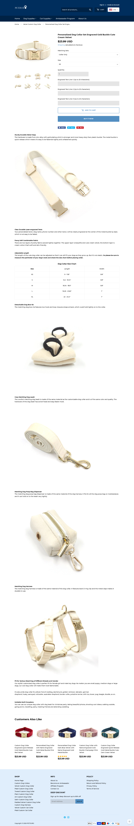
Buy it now (88, 119)
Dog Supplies (29, 19)
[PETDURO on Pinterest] (65, 818)
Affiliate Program (57, 786)
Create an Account (113, 5)
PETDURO (30, 823)
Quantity (61, 70)
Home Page (19, 780)
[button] (62, 756)
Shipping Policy (93, 780)
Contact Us (55, 789)
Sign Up (79, 801)
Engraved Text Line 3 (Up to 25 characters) (74, 99)
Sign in (102, 5)
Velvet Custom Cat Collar (24, 808)
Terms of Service (93, 789)
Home (17, 19)
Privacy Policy (92, 786)
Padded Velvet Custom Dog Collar (27, 802)
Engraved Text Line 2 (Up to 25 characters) (74, 89)
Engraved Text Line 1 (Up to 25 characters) (73, 80)
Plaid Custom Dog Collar (24, 789)
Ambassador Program (65, 19)
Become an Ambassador (60, 783)
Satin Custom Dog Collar (24, 800)
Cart (102, 10)
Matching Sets (63, 51)
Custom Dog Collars (22, 783)
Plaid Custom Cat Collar (23, 810)
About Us (82, 19)
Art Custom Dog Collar (23, 797)
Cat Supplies (45, 19)
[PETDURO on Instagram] (68, 818)
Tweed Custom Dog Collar (24, 791)
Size (59, 60)
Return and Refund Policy (96, 783)
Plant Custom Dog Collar (24, 794)
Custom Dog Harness (23, 805)
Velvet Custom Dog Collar (32, 24)
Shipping (61, 45)
